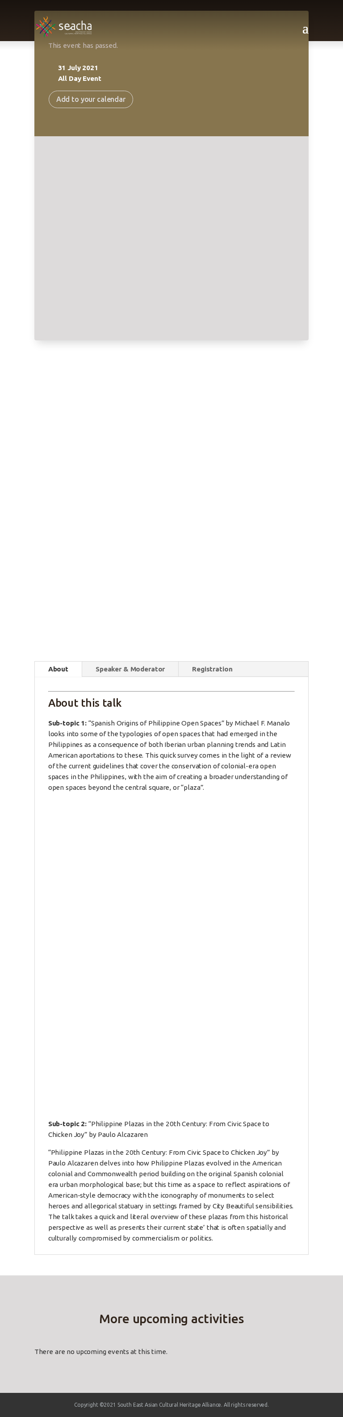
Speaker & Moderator (130, 669)
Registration (212, 669)
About (58, 669)
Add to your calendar (90, 99)
